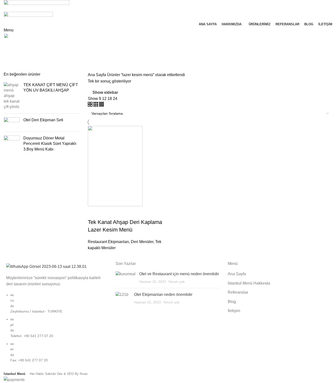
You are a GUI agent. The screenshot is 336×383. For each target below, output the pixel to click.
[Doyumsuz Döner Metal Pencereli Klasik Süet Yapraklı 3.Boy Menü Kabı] (12, 145)
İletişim (234, 311)
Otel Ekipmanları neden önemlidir (163, 294)
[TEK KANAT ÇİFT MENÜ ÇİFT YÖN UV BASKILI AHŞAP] (12, 96)
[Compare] (94, 212)
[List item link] (56, 330)
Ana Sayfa (97, 75)
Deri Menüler (142, 242)
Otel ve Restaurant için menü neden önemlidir (179, 274)
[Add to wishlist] (120, 212)
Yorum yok (176, 282)
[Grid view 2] (90, 105)
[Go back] (10, 45)
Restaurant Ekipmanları (108, 242)
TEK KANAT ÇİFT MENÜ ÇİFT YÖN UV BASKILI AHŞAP (50, 87)
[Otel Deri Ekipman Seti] (12, 122)
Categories (14, 69)
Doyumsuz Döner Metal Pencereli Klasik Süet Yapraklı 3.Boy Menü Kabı (49, 143)
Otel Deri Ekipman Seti (43, 120)
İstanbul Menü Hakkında (249, 283)
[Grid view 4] (101, 105)
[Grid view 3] (96, 105)
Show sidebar (105, 92)
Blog (232, 302)
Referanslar (238, 292)
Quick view (107, 212)
